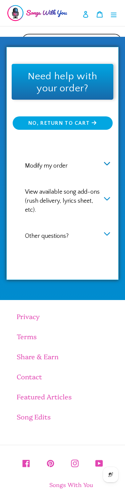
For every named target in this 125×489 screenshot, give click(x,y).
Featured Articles (44, 396)
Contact (29, 376)
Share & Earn (38, 356)
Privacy (28, 316)
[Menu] (114, 13)
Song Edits (34, 416)
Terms (27, 336)
